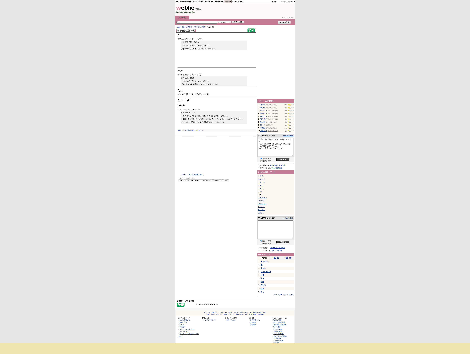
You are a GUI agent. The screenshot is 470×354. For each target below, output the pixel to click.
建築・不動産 (257, 312)
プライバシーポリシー (187, 329)
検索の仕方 (183, 322)
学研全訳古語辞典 (199, 27)
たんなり (261, 207)
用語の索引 (191, 130)
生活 (212, 314)
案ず (262, 278)
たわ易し (261, 201)
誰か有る (263, 119)
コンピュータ (223, 312)
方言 (250, 314)
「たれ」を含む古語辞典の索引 (192, 175)
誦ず (262, 282)
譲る (262, 289)
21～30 (287, 258)
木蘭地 (262, 128)
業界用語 (214, 312)
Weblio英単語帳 (277, 168)
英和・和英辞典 (198, 1)
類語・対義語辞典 (186, 1)
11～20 (275, 258)
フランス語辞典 (278, 334)
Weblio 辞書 (181, 27)
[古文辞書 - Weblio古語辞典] (185, 9)
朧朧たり (263, 110)
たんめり (261, 210)
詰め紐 (262, 122)
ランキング (199, 130)
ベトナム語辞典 (278, 340)
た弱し (261, 213)
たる (260, 191)
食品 (241, 314)
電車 (230, 312)
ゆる (262, 275)
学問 (264, 312)
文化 (207, 314)
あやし (263, 268)
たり (262, 292)
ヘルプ (182, 324)
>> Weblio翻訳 (288, 136)
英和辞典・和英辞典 (280, 324)
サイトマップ (184, 331)
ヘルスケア (219, 314)
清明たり (263, 113)
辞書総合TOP (290, 2)
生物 (237, 314)
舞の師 (262, 108)
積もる (263, 285)
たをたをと (262, 204)
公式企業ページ (255, 320)
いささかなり (266, 272)
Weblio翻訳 (277, 327)
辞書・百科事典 (258, 314)
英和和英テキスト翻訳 (266, 136)
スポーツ (231, 314)
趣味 (225, 314)
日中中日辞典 (209, 1)
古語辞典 (228, 1)
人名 (246, 314)
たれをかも (262, 197)
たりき (261, 176)
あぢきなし (265, 261)
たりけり (261, 182)
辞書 (177, 1)
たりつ (261, 188)
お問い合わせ (231, 320)
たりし (261, 185)
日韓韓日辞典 (219, 1)
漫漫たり (263, 116)
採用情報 (253, 324)
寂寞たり (263, 131)
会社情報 (253, 322)
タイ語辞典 (277, 338)
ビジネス (207, 312)
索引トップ (182, 130)
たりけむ (261, 179)
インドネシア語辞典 (280, 336)
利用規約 (182, 327)
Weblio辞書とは (185, 320)
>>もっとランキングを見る (284, 295)
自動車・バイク (239, 312)
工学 (249, 312)
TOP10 (263, 258)
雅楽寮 (262, 105)
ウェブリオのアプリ (209, 320)
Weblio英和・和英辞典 (277, 165)
